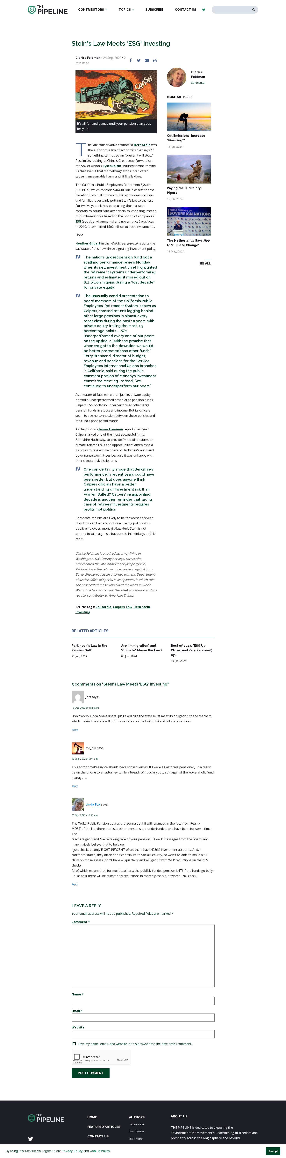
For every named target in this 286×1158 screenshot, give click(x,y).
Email (77, 1011)
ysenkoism (112, 166)
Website (78, 1027)
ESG (78, 221)
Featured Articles (103, 1127)
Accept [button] (273, 1151)
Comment (81, 922)
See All (205, 263)
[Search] (253, 9)
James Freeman (111, 429)
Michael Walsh (137, 1124)
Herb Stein (142, 145)
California (103, 607)
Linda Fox (93, 804)
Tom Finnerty (136, 1138)
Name (78, 994)
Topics (125, 9)
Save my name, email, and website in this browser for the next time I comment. (135, 1044)
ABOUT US (179, 1116)
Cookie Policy (100, 1151)
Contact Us (185, 9)
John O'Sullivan (137, 1131)
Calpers (119, 607)
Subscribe (154, 9)
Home (92, 1117)
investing (82, 612)
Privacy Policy (72, 1151)
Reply (75, 729)
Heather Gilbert (87, 243)
